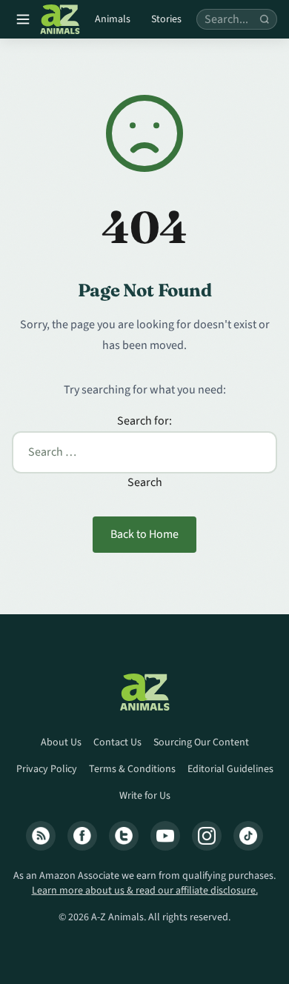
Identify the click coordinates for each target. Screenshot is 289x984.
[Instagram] (207, 836)
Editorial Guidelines (230, 769)
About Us (61, 742)
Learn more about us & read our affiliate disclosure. (145, 890)
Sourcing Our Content (201, 742)
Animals (112, 19)
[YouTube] (165, 836)
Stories (166, 19)
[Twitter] (124, 836)
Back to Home (144, 534)
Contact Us (117, 742)
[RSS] (41, 836)
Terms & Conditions (132, 769)
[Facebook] (82, 836)
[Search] (264, 19)
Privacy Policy (46, 769)
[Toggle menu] (23, 19)
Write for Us (144, 795)
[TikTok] (248, 836)
